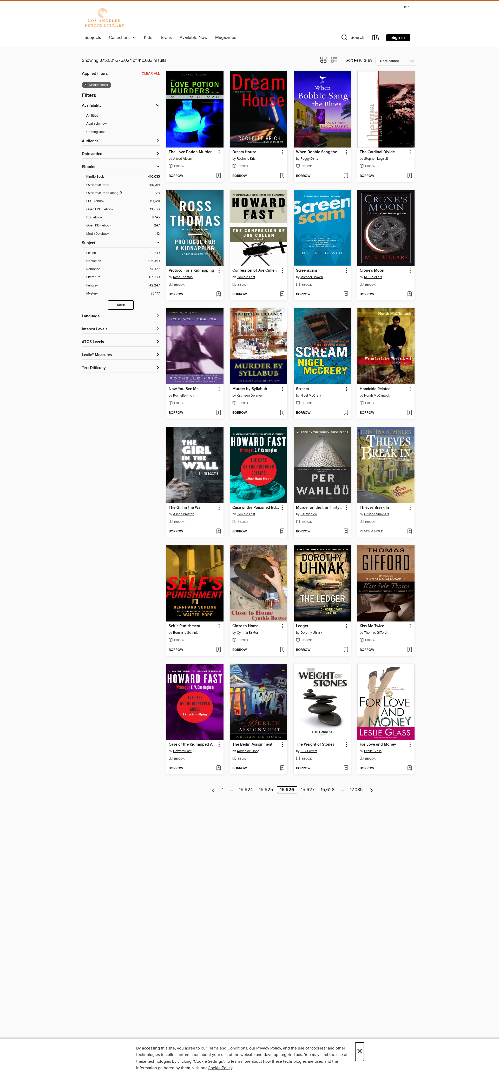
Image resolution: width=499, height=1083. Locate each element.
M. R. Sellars (373, 277)
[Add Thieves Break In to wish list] (409, 531)
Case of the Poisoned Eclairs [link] (256, 507)
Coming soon (96, 132)
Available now (96, 124)
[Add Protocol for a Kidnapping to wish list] (218, 294)
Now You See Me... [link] (185, 389)
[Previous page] (213, 790)
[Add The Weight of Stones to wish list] (346, 768)
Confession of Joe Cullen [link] (254, 270)
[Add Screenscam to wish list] (346, 294)
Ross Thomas (183, 277)
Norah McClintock (377, 395)
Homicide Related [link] (375, 389)
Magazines (225, 38)
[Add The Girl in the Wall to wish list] (218, 531)
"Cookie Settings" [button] (208, 1061)
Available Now (193, 38)
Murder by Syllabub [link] (249, 389)
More (121, 305)
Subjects (92, 38)
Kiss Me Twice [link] (372, 626)
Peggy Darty (309, 159)
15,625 (266, 790)
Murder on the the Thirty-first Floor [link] (320, 507)
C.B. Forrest (308, 751)
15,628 (327, 790)
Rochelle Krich (247, 159)
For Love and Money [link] (378, 744)
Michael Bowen (311, 277)
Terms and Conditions (227, 1048)
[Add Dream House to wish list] (282, 176)
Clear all (151, 73)
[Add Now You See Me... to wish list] (218, 413)
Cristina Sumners (376, 514)
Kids (148, 38)
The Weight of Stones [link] (315, 744)
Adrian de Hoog (248, 751)
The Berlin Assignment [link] (252, 744)
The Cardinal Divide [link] (377, 152)
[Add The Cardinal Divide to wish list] (409, 176)
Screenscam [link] (306, 270)
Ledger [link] (302, 626)
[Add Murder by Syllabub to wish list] (282, 413)
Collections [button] (121, 38)
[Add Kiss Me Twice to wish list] (409, 650)
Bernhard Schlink (185, 633)
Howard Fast (246, 277)
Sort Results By (359, 60)
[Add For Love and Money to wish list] (409, 768)
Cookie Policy (220, 1068)
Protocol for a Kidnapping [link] (191, 270)
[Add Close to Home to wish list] (282, 650)
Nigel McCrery (310, 395)
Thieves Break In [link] (374, 507)
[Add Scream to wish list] (346, 413)
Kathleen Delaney (249, 395)
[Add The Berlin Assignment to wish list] (282, 768)
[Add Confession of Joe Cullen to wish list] (282, 294)
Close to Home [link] (245, 626)
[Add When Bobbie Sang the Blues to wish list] (346, 176)
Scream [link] (302, 389)
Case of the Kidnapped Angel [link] (192, 744)
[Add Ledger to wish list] (346, 650)
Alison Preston (183, 514)
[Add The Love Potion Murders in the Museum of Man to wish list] (218, 176)
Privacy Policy (268, 1048)
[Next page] (371, 790)
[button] (352, 39)
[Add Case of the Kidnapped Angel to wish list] (218, 768)
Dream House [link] (244, 152)
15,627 (307, 790)
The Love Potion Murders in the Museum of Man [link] (192, 152)
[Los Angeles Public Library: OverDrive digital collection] (104, 18)
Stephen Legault (376, 159)
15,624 (246, 790)
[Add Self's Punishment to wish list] (218, 650)
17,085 (356, 790)
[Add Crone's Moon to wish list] (409, 294)
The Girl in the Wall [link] (185, 507)
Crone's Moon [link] (372, 270)
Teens (166, 38)
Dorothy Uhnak (311, 633)
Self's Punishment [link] (184, 626)
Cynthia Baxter (247, 633)
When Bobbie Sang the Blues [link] (320, 152)
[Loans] (376, 39)
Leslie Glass (373, 751)
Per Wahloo (308, 514)
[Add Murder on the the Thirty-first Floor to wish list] (346, 531)
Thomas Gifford (375, 633)
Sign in (398, 38)
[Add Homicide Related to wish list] (409, 413)
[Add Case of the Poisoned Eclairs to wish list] (282, 531)
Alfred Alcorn (182, 159)
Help (406, 7)
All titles (92, 115)
